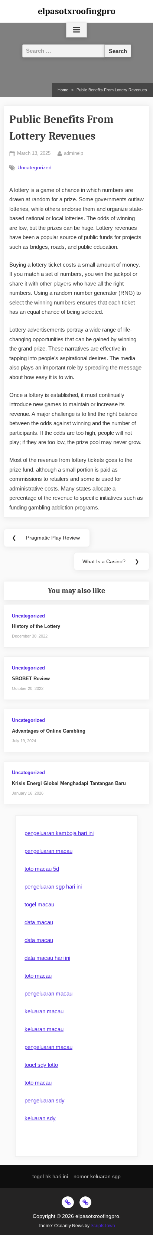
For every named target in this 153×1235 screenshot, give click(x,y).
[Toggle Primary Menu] (76, 30)
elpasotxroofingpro (76, 11)
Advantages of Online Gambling (48, 731)
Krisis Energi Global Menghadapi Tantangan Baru (69, 783)
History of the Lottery (36, 626)
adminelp (73, 153)
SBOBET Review (31, 678)
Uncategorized (34, 167)
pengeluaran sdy (45, 1100)
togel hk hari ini (50, 1176)
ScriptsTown (103, 1225)
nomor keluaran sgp (97, 1176)
